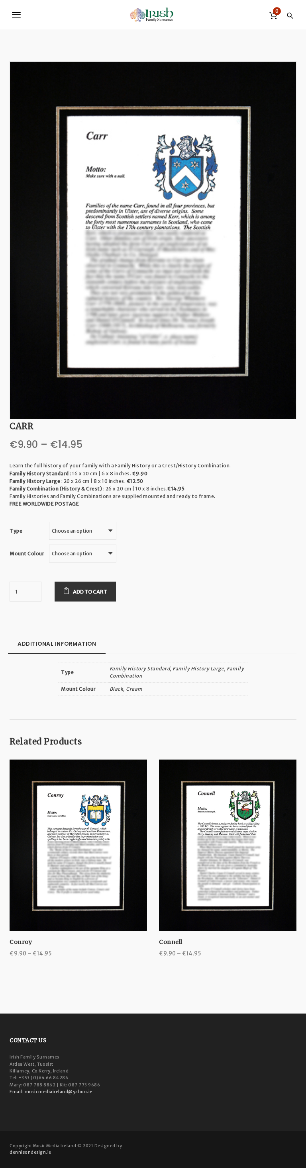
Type (16, 531)
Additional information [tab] (57, 644)
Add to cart (90, 591)
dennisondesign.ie (30, 1152)
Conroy (21, 941)
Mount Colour (27, 554)
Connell (170, 941)
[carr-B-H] (153, 240)
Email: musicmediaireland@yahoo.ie (51, 1091)
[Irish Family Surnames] (153, 14)
